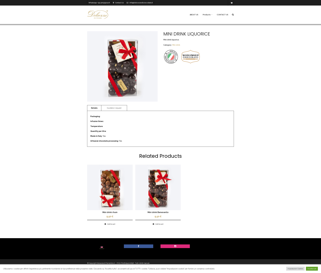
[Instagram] (175, 246)
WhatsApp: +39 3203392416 (99, 3)
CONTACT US (222, 14)
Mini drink (176, 45)
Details (94, 108)
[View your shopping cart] (231, 3)
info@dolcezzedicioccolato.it (141, 3)
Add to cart (111, 224)
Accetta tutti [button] (311, 269)
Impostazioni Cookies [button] (295, 269)
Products (207, 14)
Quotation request (114, 108)
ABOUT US (194, 14)
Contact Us (119, 3)
